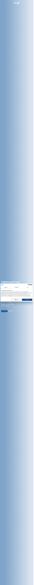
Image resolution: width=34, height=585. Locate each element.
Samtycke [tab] (5, 287)
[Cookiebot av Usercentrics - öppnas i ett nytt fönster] (28, 284)
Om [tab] (27, 287)
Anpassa (16, 299)
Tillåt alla (27, 299)
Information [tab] (16, 287)
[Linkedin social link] (19, 0)
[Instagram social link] (14, 0)
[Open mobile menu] (32, 3)
